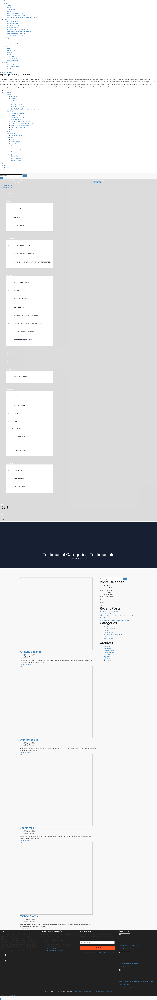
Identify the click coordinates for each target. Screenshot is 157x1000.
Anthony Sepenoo (31, 651)
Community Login (13, 44)
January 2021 (107, 648)
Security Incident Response (16, 34)
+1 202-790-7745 (52, 948)
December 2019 (108, 651)
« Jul (101, 605)
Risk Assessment (12, 27)
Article (105, 626)
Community (7, 42)
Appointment (97, 182)
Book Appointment (13, 66)
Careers (9, 7)
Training (6, 38)
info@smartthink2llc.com (55, 950)
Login (9, 48)
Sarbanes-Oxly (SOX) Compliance (18, 29)
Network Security (12, 23)
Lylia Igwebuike (29, 739)
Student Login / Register (101, 180)
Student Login (11, 50)
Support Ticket (12, 68)
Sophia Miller (28, 827)
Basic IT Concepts (109, 628)
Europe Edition (98, 991)
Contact (6, 62)
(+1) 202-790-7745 (14, 182)
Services (6, 19)
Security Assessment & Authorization (19, 32)
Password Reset (12, 60)
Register (10, 52)
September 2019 (108, 653)
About (5, 3)
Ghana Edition (108, 991)
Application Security (13, 21)
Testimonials (11, 9)
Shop (9, 54)
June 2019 (106, 655)
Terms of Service (88, 991)
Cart (12, 56)
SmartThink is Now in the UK (109, 612)
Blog (5, 40)
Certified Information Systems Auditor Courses (22, 17)
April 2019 (106, 659)
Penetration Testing (13, 25)
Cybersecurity (108, 632)
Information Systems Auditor (112, 634)
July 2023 (106, 646)
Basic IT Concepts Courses (16, 15)
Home (5, 1)
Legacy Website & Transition (109, 614)
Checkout (14, 58)
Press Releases (108, 639)
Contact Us (10, 64)
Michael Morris (29, 916)
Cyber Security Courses (15, 13)
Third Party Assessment (15, 36)
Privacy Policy (78, 991)
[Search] (25, 175)
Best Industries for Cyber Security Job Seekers (115, 620)
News (105, 637)
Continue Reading (25, 664)
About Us (10, 5)
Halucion (12, 995)
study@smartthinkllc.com (15, 180)
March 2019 (107, 661)
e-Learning (7, 11)
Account (6, 46)
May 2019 (106, 657)
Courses (106, 630)
